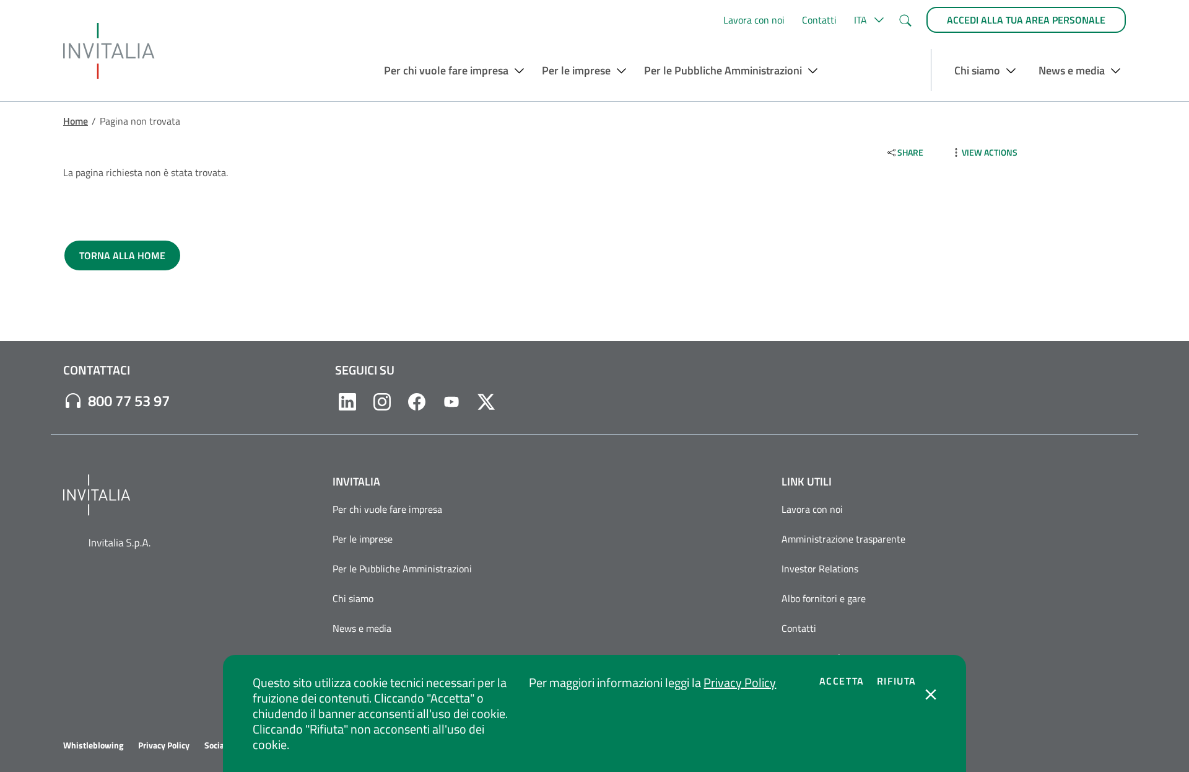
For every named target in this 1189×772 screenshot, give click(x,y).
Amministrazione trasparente (843, 538)
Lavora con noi (754, 19)
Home (75, 120)
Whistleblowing (93, 745)
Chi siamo (353, 598)
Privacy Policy (739, 682)
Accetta (842, 681)
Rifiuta (897, 681)
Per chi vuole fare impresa (387, 509)
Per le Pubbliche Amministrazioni (402, 568)
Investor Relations (820, 568)
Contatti (819, 19)
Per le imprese (363, 538)
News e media (362, 628)
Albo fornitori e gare (824, 598)
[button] (867, 19)
